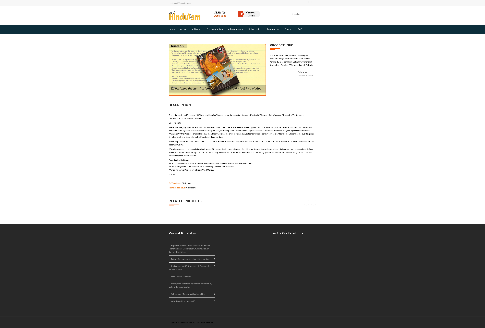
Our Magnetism (215, 29)
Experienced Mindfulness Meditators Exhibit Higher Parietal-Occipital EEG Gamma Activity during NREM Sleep (189, 248)
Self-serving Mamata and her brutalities (188, 294)
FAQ (300, 29)
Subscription (255, 29)
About (183, 29)
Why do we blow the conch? (183, 301)
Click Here (186, 183)
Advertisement (235, 29)
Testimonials (273, 29)
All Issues (196, 29)
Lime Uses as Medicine (181, 276)
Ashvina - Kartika (305, 75)
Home (172, 29)
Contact (289, 29)
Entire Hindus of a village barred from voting (190, 259)
